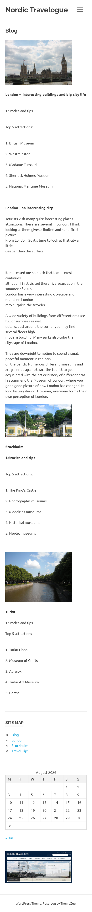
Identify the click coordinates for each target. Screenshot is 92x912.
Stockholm (20, 745)
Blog (15, 734)
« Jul (9, 837)
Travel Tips (20, 750)
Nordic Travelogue (36, 10)
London (17, 740)
